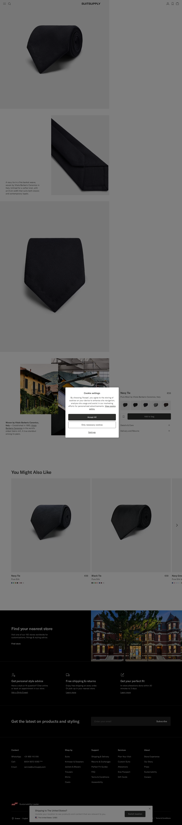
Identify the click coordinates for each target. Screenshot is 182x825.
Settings (92, 432)
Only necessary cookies (92, 425)
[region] (92, 412)
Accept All (92, 417)
